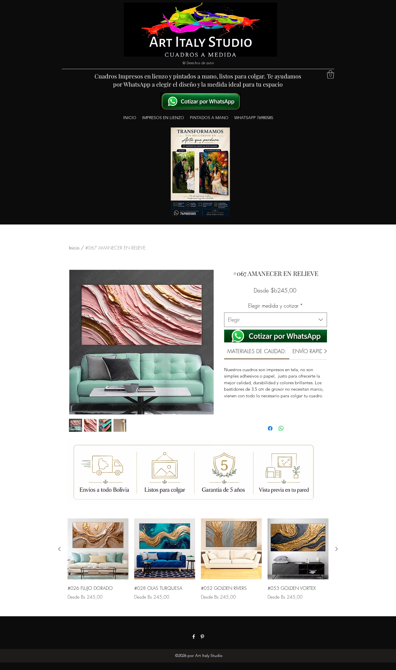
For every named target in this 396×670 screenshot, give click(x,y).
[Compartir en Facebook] (270, 428)
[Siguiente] (336, 548)
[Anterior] (59, 548)
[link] (256, 351)
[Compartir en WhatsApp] (281, 428)
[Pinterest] (202, 637)
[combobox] (275, 319)
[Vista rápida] (98, 548)
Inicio (74, 248)
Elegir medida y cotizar (275, 305)
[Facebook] (194, 637)
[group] (198, 563)
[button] (330, 74)
